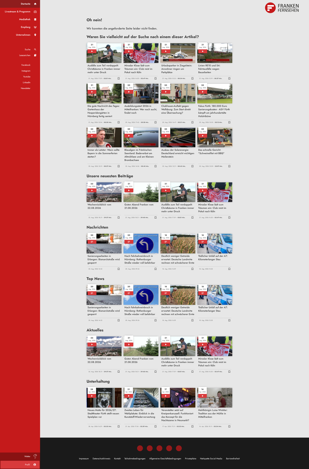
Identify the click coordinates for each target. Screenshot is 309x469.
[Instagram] (150, 448)
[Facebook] (140, 448)
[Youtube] (159, 448)
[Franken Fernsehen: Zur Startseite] (282, 7)
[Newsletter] (179, 448)
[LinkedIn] (169, 448)
